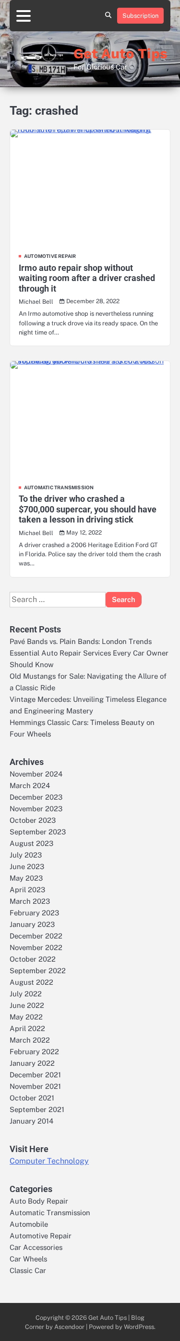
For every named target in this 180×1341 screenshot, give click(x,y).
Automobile (29, 1224)
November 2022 (36, 947)
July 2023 (26, 855)
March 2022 (30, 1040)
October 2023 (33, 820)
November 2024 (36, 774)
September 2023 (38, 832)
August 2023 (31, 843)
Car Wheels (28, 1259)
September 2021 (37, 1109)
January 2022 (32, 1063)
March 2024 (30, 785)
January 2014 (31, 1121)
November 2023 (36, 809)
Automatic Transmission (59, 487)
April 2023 (27, 889)
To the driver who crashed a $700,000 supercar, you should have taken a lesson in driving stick (87, 509)
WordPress (139, 1326)
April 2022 (27, 1028)
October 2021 (32, 1098)
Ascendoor (69, 1326)
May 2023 (26, 878)
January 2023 (32, 924)
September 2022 (38, 970)
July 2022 (26, 994)
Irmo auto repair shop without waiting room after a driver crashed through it (87, 278)
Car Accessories (36, 1247)
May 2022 (26, 1017)
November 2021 (35, 1086)
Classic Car (28, 1270)
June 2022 (27, 1005)
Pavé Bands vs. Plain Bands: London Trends (81, 641)
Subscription (140, 15)
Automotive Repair (50, 256)
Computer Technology (49, 1161)
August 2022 (31, 982)
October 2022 (33, 959)
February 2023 (34, 913)
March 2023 (30, 901)
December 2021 (35, 1075)
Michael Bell (36, 301)
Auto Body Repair (39, 1201)
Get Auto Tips (120, 53)
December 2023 (36, 797)
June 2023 (27, 866)
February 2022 (34, 1051)
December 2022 (36, 936)
